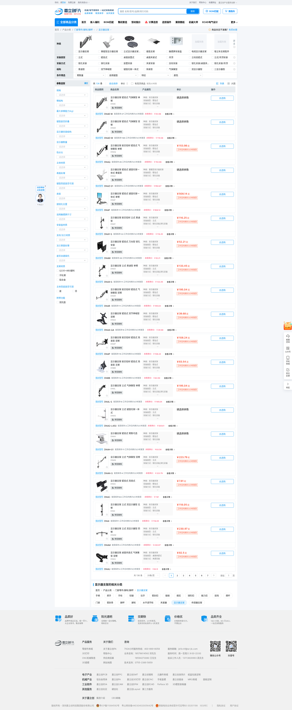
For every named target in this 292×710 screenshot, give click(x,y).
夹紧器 (163, 602)
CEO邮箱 (116, 698)
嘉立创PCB (102, 674)
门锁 (98, 602)
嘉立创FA (116, 679)
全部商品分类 (68, 22)
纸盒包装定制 (194, 674)
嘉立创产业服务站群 (227, 3)
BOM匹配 (109, 22)
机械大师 (193, 22)
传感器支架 (196, 602)
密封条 (110, 602)
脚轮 (134, 602)
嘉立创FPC (117, 674)
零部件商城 (87, 648)
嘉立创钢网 (147, 674)
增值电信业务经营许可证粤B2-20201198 (178, 705)
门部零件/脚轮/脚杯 (124, 590)
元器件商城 (162, 674)
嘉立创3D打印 (134, 679)
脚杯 (122, 602)
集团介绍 (100, 698)
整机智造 (122, 22)
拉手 (143, 595)
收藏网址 (212, 2)
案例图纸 (180, 22)
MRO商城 (192, 679)
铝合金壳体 (102, 679)
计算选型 (153, 22)
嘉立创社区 (102, 689)
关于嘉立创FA (109, 648)
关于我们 (193, 2)
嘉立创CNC (147, 679)
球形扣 (191, 595)
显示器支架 (142, 590)
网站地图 (107, 662)
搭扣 (179, 595)
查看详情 (169, 114)
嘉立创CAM (117, 684)
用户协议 (234, 705)
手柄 (98, 595)
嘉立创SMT (132, 674)
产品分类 (66, 29)
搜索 (193, 11)
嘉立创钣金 (178, 679)
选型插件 (166, 22)
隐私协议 (221, 705)
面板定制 (207, 679)
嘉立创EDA (102, 684)
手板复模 (161, 679)
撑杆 (228, 595)
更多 (233, 22)
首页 (84, 22)
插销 (167, 595)
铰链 (131, 595)
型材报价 (136, 22)
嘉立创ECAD (148, 684)
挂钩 (217, 595)
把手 (109, 595)
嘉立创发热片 (179, 674)
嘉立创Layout (133, 689)
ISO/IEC (204, 705)
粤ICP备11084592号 (109, 705)
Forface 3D (162, 684)
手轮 (120, 595)
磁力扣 (204, 595)
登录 (64, 2)
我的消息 (83, 2)
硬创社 (115, 689)
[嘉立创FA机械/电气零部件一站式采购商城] (84, 12)
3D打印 (85, 653)
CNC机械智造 (88, 658)
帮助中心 (202, 2)
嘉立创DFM (132, 684)
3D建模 (85, 662)
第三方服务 (147, 689)
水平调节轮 (148, 602)
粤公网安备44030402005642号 (137, 705)
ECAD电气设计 (210, 22)
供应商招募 (108, 658)
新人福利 (94, 22)
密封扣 (155, 595)
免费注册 (71, 2)
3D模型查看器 (179, 684)
